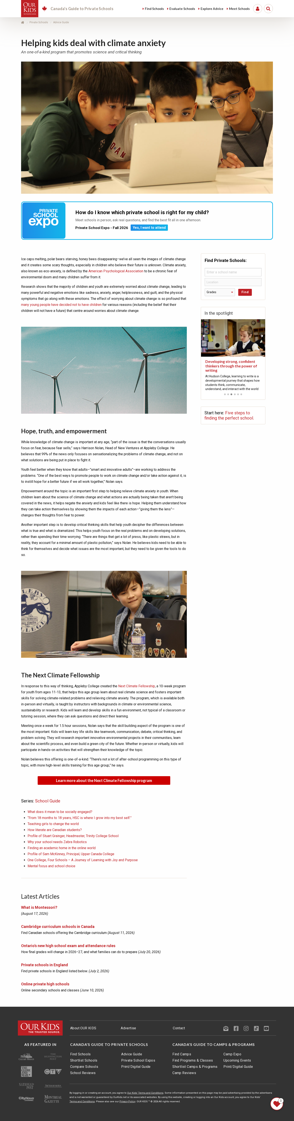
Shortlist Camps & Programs (194, 1067)
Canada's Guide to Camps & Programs (213, 1044)
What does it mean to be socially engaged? (60, 812)
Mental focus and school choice (51, 866)
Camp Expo (232, 1054)
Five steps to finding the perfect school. (229, 415)
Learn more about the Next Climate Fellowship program (104, 780)
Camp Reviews (184, 1073)
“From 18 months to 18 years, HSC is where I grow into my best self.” (80, 818)
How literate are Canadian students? (55, 830)
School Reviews (83, 1073)
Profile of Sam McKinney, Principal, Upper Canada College (71, 854)
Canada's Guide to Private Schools (109, 1044)
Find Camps (181, 1054)
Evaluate (182, 9)
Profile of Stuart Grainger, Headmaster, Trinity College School (73, 836)
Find (154, 9)
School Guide (47, 801)
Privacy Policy (127, 1101)
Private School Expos (138, 1060)
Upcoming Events (237, 1060)
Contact (179, 1028)
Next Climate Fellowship (136, 686)
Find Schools (80, 1054)
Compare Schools (84, 1067)
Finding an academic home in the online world (62, 848)
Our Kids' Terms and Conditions (145, 1093)
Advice (212, 9)
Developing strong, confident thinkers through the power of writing (231, 366)
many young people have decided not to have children (61, 305)
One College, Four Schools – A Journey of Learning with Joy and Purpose (83, 860)
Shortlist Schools (83, 1060)
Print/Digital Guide (136, 1067)
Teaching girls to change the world (53, 824)
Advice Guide (131, 1054)
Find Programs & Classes (192, 1060)
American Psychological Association (115, 271)
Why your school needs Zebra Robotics (57, 842)
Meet (239, 9)
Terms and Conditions (82, 1101)
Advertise (128, 1028)
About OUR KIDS (83, 1028)
